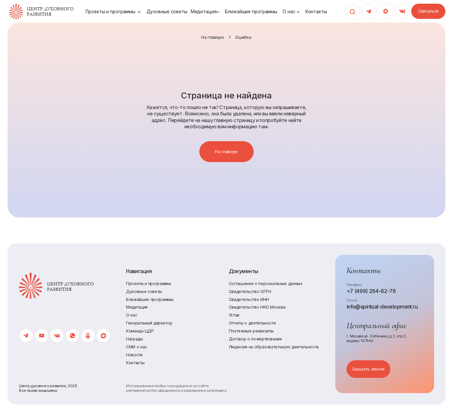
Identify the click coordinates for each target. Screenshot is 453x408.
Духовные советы (167, 11)
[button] (428, 11)
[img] (16, 11)
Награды (134, 338)
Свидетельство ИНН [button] (249, 299)
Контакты (316, 11)
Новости (134, 354)
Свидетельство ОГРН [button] (250, 291)
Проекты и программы (110, 11)
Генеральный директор (149, 323)
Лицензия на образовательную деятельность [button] (274, 346)
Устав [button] (234, 315)
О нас (289, 11)
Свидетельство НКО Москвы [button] (257, 307)
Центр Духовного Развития (50, 11)
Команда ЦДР (140, 330)
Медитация (204, 11)
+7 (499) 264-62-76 (371, 291)
